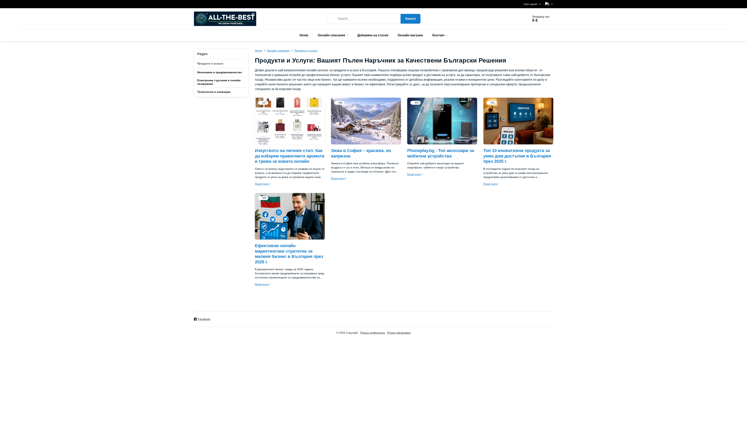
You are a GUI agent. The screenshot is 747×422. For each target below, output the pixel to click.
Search (410, 18)
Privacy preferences (372, 332)
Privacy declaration (399, 332)
